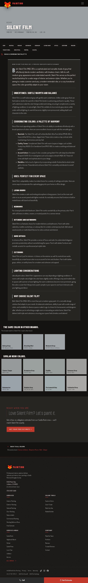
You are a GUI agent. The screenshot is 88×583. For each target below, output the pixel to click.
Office (56, 45)
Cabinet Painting (11, 508)
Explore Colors (49, 501)
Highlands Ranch (11, 539)
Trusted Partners (50, 546)
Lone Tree (9, 550)
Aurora (9, 557)
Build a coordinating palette (15, 54)
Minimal (26, 50)
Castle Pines (10, 546)
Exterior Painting (11, 504)
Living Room (47, 45)
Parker (8, 543)
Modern (73, 45)
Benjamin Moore (34, 450)
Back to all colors (17, 446)
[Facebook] (48, 570)
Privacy (24, 570)
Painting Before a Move (13, 522)
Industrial (17, 50)
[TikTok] (41, 570)
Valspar (45, 450)
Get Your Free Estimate (19, 429)
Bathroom (28, 45)
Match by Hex (49, 508)
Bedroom (37, 45)
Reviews (47, 543)
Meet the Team (49, 536)
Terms (29, 570)
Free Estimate (10, 526)
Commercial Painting (13, 519)
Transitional (6, 50)
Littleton (9, 553)
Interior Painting (11, 501)
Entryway (64, 45)
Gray (4, 45)
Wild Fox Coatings (34, 574)
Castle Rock (10, 536)
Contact (47, 550)
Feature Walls (10, 515)
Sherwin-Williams (23, 450)
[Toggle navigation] (82, 3)
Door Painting (10, 511)
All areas (10, 561)
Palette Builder (49, 511)
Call (23, 580)
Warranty (35, 570)
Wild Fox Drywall (23, 574)
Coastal (34, 50)
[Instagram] (44, 570)
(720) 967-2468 (11, 491)
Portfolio (47, 539)
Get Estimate (67, 580)
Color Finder (48, 504)
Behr (40, 450)
